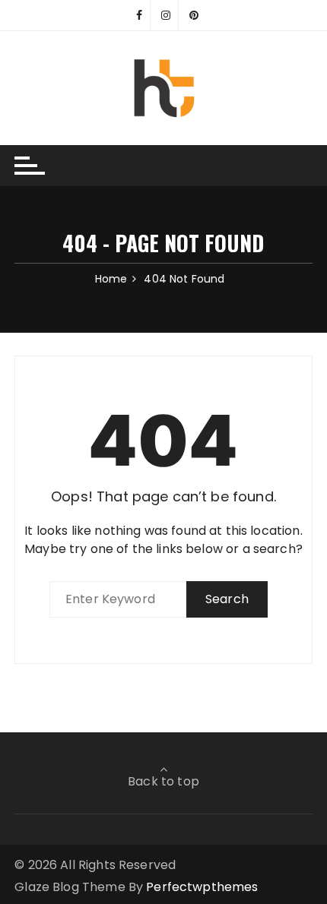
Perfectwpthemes (202, 887)
